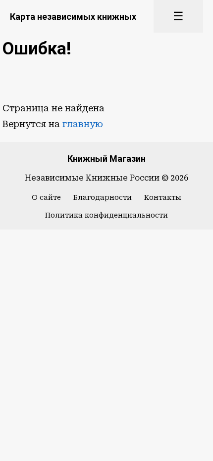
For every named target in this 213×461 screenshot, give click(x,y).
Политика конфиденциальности (106, 215)
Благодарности (102, 197)
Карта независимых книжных (73, 16)
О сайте (46, 197)
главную (82, 124)
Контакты (162, 197)
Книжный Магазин (106, 158)
